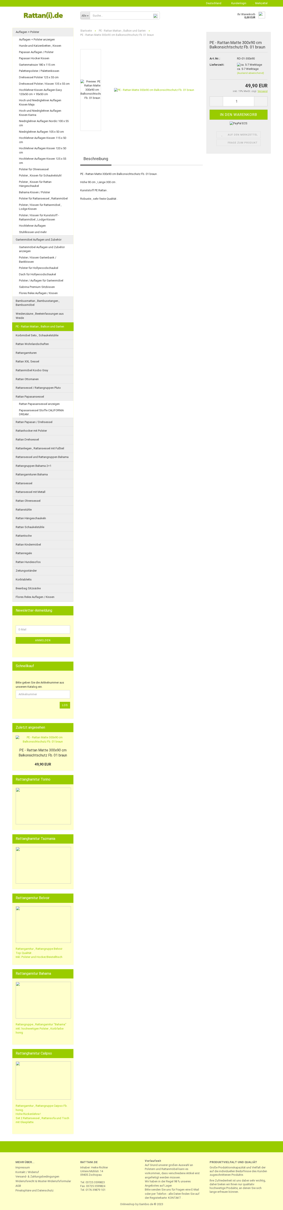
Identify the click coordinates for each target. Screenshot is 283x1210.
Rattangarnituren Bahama (32, 474)
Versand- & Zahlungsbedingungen (37, 1176)
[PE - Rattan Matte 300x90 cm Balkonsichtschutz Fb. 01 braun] (154, 90)
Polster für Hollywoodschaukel (38, 268)
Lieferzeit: (217, 64)
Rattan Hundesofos (28, 562)
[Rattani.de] (44, 15)
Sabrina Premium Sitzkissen (37, 287)
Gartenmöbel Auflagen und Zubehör (38, 239)
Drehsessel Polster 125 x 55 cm (39, 77)
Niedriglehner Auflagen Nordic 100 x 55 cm (44, 123)
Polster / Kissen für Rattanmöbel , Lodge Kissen (40, 207)
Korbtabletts (24, 579)
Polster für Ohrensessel (34, 169)
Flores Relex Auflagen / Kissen (38, 293)
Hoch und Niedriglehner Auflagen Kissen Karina (40, 113)
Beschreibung (96, 158)
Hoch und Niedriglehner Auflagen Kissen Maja (40, 102)
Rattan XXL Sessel (27, 361)
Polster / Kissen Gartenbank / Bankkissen (37, 259)
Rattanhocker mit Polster (31, 430)
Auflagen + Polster (27, 32)
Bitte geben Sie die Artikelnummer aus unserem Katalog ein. (40, 684)
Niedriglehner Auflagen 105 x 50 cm (41, 131)
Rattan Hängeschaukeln (31, 518)
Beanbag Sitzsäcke (28, 588)
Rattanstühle (24, 509)
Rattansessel (24, 483)
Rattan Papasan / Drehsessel (34, 422)
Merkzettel (261, 3)
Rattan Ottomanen (27, 379)
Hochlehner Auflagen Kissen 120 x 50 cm (42, 150)
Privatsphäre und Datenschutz (34, 1190)
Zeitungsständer (26, 570)
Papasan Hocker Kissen (34, 58)
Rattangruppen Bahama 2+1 (33, 465)
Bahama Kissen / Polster (34, 192)
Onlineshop (127, 1204)
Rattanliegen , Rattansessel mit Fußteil (40, 448)
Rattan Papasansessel (30, 396)
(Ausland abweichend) (250, 73)
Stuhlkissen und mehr (33, 232)
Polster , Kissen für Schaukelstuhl (40, 175)
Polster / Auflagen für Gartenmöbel (41, 280)
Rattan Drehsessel (27, 439)
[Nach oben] (270, 1203)
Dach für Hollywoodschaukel (37, 274)
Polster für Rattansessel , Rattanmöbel (43, 198)
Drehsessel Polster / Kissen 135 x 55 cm (44, 83)
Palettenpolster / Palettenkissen (39, 71)
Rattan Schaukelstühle (30, 527)
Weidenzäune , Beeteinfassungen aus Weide (40, 316)
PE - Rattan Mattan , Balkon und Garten (40, 326)
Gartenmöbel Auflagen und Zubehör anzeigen (42, 249)
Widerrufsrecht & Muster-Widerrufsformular (43, 1181)
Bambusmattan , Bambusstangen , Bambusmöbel (37, 303)
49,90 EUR (43, 764)
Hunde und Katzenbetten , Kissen (40, 45)
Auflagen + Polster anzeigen (37, 39)
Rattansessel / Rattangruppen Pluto (38, 387)
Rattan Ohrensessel (28, 500)
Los (65, 705)
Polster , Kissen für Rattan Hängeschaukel (35, 184)
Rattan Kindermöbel (28, 544)
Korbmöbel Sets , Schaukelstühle (37, 335)
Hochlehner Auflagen (32, 225)
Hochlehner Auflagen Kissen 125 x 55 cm (42, 161)
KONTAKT (174, 1197)
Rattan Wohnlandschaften (32, 344)
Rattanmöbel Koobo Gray (32, 370)
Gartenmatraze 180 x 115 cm (37, 64)
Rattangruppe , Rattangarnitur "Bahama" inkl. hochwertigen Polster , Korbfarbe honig (41, 1028)
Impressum (22, 1167)
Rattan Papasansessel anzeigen (39, 404)
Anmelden (43, 640)
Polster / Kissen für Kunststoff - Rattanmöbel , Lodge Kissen (39, 217)
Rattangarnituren (26, 352)
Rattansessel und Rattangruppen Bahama (42, 457)
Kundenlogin (238, 3)
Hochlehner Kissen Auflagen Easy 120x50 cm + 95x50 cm (40, 92)
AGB (18, 1185)
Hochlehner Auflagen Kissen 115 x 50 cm (42, 140)
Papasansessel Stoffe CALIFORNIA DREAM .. (41, 412)
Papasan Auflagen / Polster (36, 52)
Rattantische (24, 535)
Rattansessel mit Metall (30, 492)
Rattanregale (24, 553)
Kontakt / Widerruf (27, 1172)
